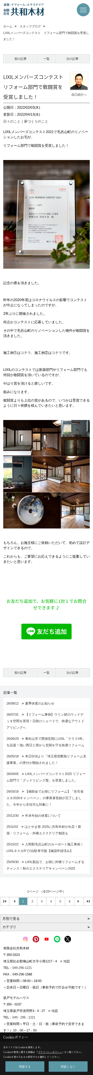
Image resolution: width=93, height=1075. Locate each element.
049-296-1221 (22, 968)
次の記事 (72, 58)
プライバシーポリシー (50, 1052)
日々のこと (12, 121)
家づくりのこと (36, 121)
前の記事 (20, 58)
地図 (66, 961)
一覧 (46, 58)
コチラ (26, 353)
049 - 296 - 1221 (23, 1017)
